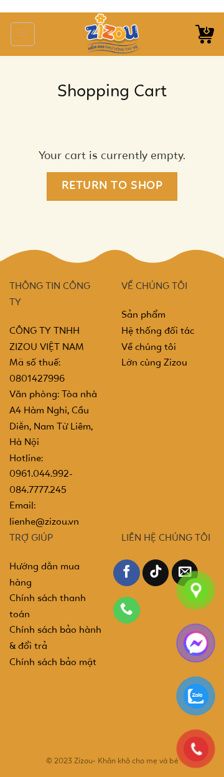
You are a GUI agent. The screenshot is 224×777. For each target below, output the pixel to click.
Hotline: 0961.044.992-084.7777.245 (41, 474)
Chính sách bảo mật (52, 663)
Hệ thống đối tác (157, 331)
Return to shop (112, 186)
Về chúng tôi (148, 347)
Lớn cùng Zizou (154, 363)
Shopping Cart (112, 92)
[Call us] (126, 610)
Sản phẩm (143, 315)
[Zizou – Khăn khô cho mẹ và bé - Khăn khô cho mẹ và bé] (112, 34)
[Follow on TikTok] (155, 572)
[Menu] (23, 34)
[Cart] (205, 34)
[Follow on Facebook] (126, 572)
